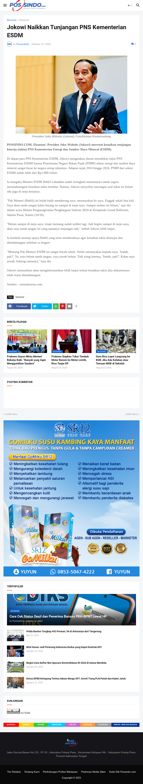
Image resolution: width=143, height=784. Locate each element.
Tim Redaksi (14, 771)
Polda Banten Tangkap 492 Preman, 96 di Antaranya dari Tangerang (63, 631)
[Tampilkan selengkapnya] (76, 306)
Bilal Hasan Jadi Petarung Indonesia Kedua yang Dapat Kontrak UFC (64, 647)
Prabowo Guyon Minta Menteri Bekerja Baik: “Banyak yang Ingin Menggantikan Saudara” (26, 360)
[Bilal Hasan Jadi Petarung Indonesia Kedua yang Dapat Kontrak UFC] (15, 651)
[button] (5, 5)
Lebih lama (131, 414)
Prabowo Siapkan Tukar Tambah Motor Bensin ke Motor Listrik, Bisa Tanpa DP (70, 360)
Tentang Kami (31, 771)
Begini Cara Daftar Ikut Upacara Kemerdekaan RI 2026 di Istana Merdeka (66, 662)
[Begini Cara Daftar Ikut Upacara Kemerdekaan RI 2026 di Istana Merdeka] (15, 667)
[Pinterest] (63, 306)
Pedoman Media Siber (93, 771)
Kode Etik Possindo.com (122, 771)
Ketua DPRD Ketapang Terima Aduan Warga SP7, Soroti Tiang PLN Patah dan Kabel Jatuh (76, 678)
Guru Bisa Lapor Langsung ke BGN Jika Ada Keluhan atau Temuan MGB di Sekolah (113, 360)
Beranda (11, 20)
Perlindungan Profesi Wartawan (60, 771)
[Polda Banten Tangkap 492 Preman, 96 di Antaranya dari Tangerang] (15, 635)
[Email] (69, 306)
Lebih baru (11, 414)
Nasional (24, 20)
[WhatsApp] (56, 306)
